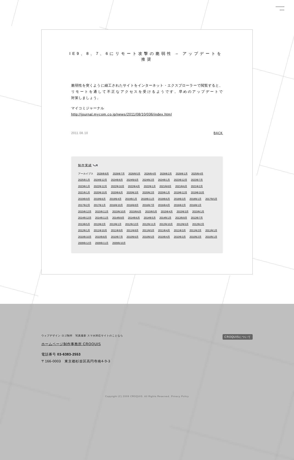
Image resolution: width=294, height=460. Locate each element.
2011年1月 (211, 230)
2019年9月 (84, 199)
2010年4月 (164, 236)
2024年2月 (148, 179)
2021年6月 (181, 186)
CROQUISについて (237, 337)
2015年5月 (151, 211)
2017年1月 (100, 205)
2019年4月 (116, 199)
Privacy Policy (180, 396)
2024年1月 (164, 179)
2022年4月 (134, 186)
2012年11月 (149, 224)
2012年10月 (166, 224)
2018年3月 (180, 199)
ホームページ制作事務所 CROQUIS (71, 344)
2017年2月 (84, 205)
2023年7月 (197, 179)
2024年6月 (133, 179)
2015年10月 (119, 211)
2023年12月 (180, 179)
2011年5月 (148, 230)
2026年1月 (182, 173)
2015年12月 (84, 211)
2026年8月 (103, 173)
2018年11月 (147, 199)
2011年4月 (164, 230)
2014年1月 (165, 217)
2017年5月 (211, 199)
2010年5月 (148, 236)
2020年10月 (100, 192)
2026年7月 (119, 173)
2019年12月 (180, 192)
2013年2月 (100, 224)
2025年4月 (197, 173)
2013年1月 (116, 224)
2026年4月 (150, 173)
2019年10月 (197, 192)
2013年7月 (197, 217)
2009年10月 (119, 243)
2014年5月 (150, 217)
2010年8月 (101, 236)
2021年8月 (165, 186)
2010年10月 (84, 236)
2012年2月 (198, 224)
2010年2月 (195, 236)
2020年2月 (148, 192)
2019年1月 (131, 199)
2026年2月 (166, 173)
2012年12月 (132, 224)
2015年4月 (167, 211)
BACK (218, 133)
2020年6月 (117, 192)
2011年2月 (195, 230)
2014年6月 (134, 217)
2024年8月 (117, 179)
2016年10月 (116, 205)
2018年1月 (195, 199)
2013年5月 (84, 224)
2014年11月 (101, 217)
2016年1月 (195, 205)
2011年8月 (133, 230)
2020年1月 (164, 192)
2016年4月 (164, 205)
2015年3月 (183, 211)
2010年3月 (180, 236)
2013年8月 (181, 217)
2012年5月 (183, 224)
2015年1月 (198, 211)
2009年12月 (84, 243)
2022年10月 (117, 186)
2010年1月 (211, 236)
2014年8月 (118, 217)
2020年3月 (133, 192)
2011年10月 (100, 230)
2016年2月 (180, 205)
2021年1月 (84, 192)
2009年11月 (101, 243)
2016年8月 (133, 205)
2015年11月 (101, 211)
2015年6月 (135, 211)
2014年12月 (84, 217)
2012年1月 (84, 230)
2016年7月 (148, 205)
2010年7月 (117, 236)
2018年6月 (164, 199)
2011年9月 (117, 230)
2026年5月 (134, 173)
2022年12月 (100, 186)
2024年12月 (100, 179)
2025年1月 (84, 179)
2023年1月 (84, 186)
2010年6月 (133, 236)
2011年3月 (180, 230)
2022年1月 (150, 186)
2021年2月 (197, 186)
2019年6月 (100, 199)
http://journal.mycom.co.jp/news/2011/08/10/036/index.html (121, 114)
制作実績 (85, 165)
